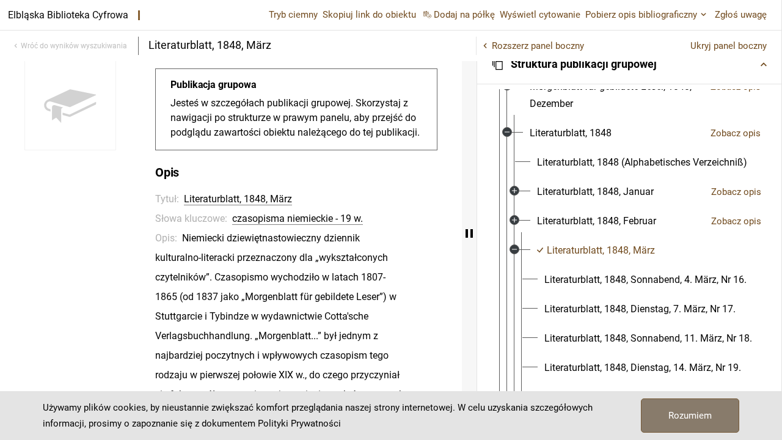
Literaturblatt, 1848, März (238, 199)
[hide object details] (469, 233)
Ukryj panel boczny (728, 45)
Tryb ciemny (293, 14)
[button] (629, 64)
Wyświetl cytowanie (540, 14)
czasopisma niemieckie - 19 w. (297, 218)
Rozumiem (690, 415)
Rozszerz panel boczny (538, 45)
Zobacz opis (736, 133)
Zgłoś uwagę (741, 14)
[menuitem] (615, 95)
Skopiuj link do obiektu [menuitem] (369, 14)
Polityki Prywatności (299, 423)
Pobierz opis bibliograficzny (641, 14)
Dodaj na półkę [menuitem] (464, 14)
